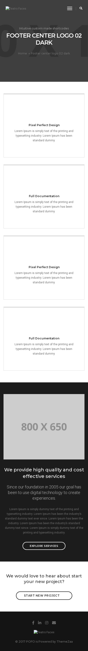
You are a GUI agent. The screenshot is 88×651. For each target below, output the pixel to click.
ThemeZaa (65, 641)
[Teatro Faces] (16, 8)
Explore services (44, 546)
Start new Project (42, 595)
